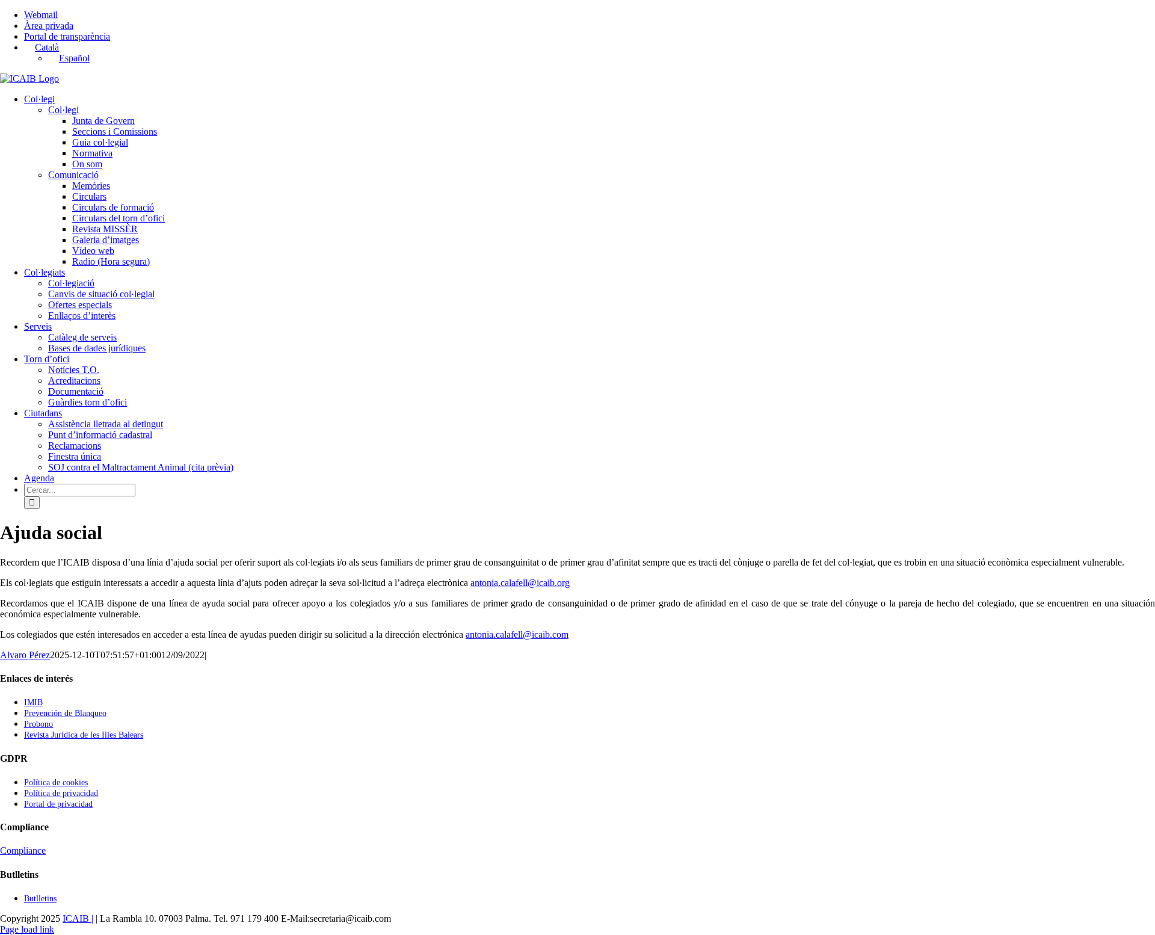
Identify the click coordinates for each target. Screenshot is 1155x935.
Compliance (23, 850)
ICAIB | (78, 918)
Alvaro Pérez (25, 655)
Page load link (27, 929)
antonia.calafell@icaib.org (520, 583)
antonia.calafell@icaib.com (517, 634)
